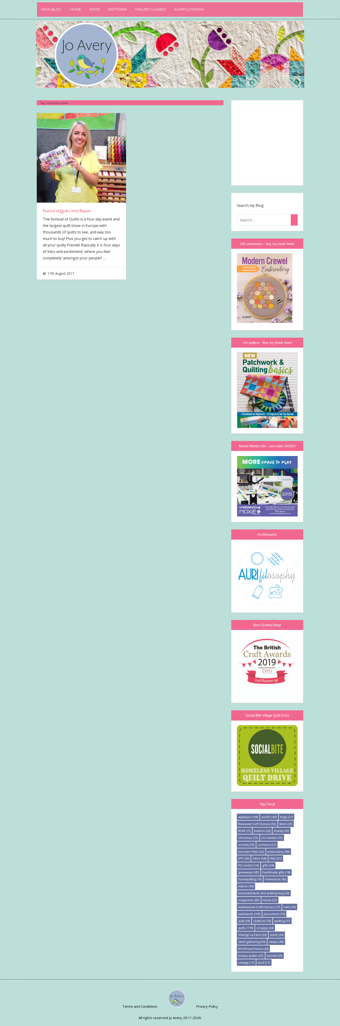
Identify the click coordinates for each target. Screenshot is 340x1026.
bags (286, 817)
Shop (95, 9)
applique (248, 817)
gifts (268, 865)
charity (281, 831)
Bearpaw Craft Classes (257, 824)
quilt (244, 921)
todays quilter (250, 956)
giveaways (248, 872)
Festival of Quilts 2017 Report (67, 210)
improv (245, 886)
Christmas (248, 838)
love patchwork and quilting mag (263, 893)
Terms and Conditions (139, 1006)
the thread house (253, 949)
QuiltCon (262, 921)
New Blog (51, 9)
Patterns (117, 9)
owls (290, 907)
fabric (259, 858)
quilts (245, 928)
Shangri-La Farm (252, 935)
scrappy (265, 928)
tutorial (274, 956)
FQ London (248, 865)
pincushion (274, 914)
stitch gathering (251, 942)
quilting (282, 921)
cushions (267, 845)
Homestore (275, 879)
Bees (285, 824)
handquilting (249, 879)
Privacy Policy (207, 1006)
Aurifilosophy (189, 9)
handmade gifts (276, 872)
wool (264, 962)
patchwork (249, 914)
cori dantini (271, 838)
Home (75, 9)
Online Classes (150, 9)
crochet (246, 845)
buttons (262, 831)
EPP (243, 858)
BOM (244, 831)
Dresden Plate (251, 852)
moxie (270, 900)
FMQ (275, 858)
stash (276, 935)
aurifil (269, 817)
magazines (248, 900)
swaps (276, 942)
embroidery (278, 852)
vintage (246, 962)
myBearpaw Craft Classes (259, 907)
